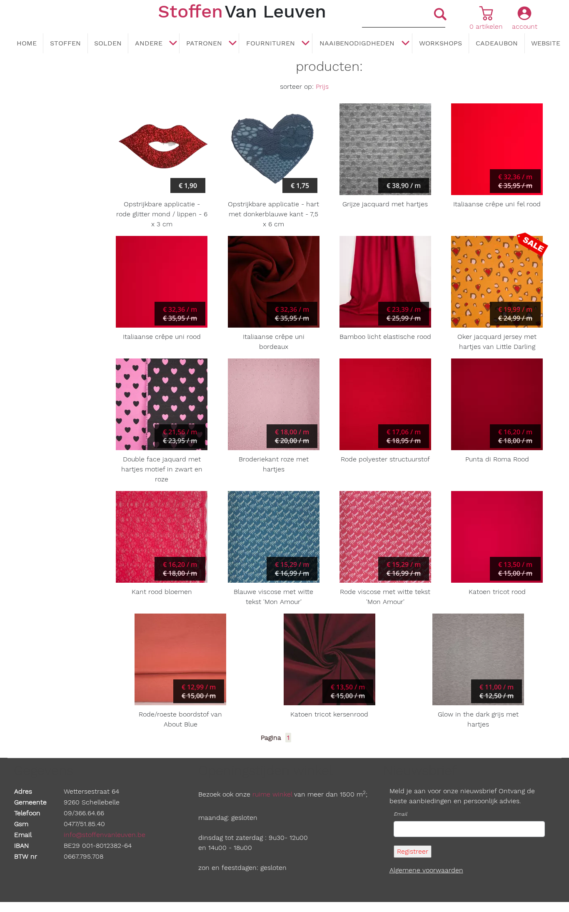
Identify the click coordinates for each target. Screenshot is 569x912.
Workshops (440, 43)
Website (545, 43)
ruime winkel (272, 794)
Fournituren (270, 43)
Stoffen (65, 43)
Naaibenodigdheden (356, 43)
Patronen (204, 43)
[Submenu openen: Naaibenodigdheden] (406, 43)
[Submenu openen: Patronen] (232, 43)
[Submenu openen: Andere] (173, 43)
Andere (148, 43)
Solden (108, 43)
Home (27, 43)
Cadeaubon (497, 43)
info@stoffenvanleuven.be (104, 835)
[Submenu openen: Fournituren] (306, 43)
